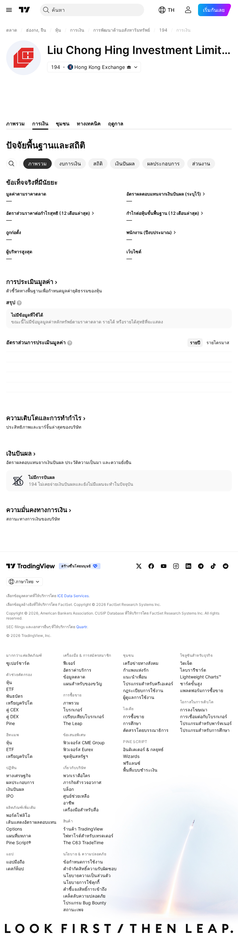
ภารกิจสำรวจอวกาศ (82, 782)
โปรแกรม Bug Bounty (84, 902)
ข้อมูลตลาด (74, 676)
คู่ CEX (12, 709)
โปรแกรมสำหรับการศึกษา (205, 730)
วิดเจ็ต (186, 663)
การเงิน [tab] (40, 123)
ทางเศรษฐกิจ (18, 775)
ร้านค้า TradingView (83, 828)
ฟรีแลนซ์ (131, 763)
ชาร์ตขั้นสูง (191, 683)
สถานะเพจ (73, 909)
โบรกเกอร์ (72, 709)
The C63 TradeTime (83, 842)
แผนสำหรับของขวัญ (82, 683)
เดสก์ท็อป (15, 868)
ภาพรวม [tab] (15, 123)
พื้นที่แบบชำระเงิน (140, 770)
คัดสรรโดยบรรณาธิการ (146, 730)
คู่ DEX (12, 716)
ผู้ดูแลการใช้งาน (138, 697)
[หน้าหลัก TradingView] (24, 10)
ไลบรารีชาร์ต (193, 670)
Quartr (81, 626)
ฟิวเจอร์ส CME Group (84, 742)
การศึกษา (132, 723)
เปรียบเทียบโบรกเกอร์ (83, 716)
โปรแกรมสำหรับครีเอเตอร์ (148, 683)
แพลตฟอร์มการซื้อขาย (201, 690)
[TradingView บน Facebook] (151, 566)
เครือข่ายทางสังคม (140, 663)
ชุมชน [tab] (62, 123)
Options (14, 828)
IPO (10, 796)
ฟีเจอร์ (69, 663)
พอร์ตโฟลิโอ (18, 815)
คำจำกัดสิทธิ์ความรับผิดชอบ (90, 868)
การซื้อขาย (133, 716)
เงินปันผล (15, 789)
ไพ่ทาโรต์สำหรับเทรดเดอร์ (88, 835)
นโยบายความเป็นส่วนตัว (87, 875)
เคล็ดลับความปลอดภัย (84, 896)
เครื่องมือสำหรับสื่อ (81, 809)
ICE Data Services (73, 595)
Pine (10, 723)
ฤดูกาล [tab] (115, 123)
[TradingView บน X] (138, 566)
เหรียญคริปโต (19, 702)
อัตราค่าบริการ (77, 670)
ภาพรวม (71, 702)
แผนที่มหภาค (18, 835)
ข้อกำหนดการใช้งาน (83, 861)
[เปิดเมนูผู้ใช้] (9, 10)
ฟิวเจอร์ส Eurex (78, 749)
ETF (10, 689)
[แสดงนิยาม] (19, 303)
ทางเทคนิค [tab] (89, 123)
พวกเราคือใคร (76, 775)
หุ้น (9, 682)
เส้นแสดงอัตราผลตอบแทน (31, 822)
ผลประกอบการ (20, 782)
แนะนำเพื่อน (135, 676)
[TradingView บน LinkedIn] (188, 566)
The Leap (72, 723)
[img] (129, 67)
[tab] (37, 163)
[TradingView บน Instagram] (176, 566)
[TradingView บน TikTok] (213, 566)
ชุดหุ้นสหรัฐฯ (75, 756)
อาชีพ (68, 802)
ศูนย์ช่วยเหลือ (76, 796)
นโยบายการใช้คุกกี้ (81, 882)
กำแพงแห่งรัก (135, 670)
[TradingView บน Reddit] (225, 566)
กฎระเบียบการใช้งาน (143, 690)
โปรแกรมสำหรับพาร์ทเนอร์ (206, 723)
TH (171, 10)
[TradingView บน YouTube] (163, 566)
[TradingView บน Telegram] (200, 566)
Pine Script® (18, 842)
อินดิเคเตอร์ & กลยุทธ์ (143, 749)
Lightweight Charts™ (200, 676)
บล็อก (68, 789)
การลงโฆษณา (193, 709)
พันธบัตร (14, 696)
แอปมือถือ (15, 861)
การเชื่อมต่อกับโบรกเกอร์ (203, 716)
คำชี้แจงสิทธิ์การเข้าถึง (85, 889)
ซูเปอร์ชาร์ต (17, 663)
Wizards (131, 756)
